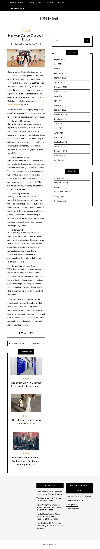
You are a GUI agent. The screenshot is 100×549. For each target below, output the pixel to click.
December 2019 (60, 151)
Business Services (16, 3)
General (61, 3)
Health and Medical (17, 8)
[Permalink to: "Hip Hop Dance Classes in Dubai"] (26, 58)
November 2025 (60, 92)
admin (16, 44)
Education (49, 3)
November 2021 (60, 137)
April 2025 (58, 101)
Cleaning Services (34, 3)
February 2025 (60, 110)
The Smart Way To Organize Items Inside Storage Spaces (49, 493)
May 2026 (58, 69)
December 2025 (60, 87)
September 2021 (60, 142)
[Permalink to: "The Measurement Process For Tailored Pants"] (26, 403)
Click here (25, 318)
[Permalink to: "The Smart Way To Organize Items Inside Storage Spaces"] (26, 366)
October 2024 (60, 119)
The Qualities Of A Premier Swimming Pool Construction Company (49, 525)
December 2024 (60, 114)
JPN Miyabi (50, 19)
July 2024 (58, 124)
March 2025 (59, 105)
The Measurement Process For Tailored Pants (48, 499)
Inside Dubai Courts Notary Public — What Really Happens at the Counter (48, 516)
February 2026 (60, 78)
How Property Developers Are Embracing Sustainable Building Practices (26, 461)
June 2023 (58, 133)
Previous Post (17, 343)
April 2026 (58, 73)
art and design (59, 178)
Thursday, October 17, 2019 (31, 44)
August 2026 (59, 60)
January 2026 (59, 82)
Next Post (37, 343)
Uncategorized (60, 201)
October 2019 (59, 160)
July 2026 (58, 64)
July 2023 (58, 128)
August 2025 (59, 96)
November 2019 (60, 156)
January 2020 (59, 147)
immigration (59, 196)
